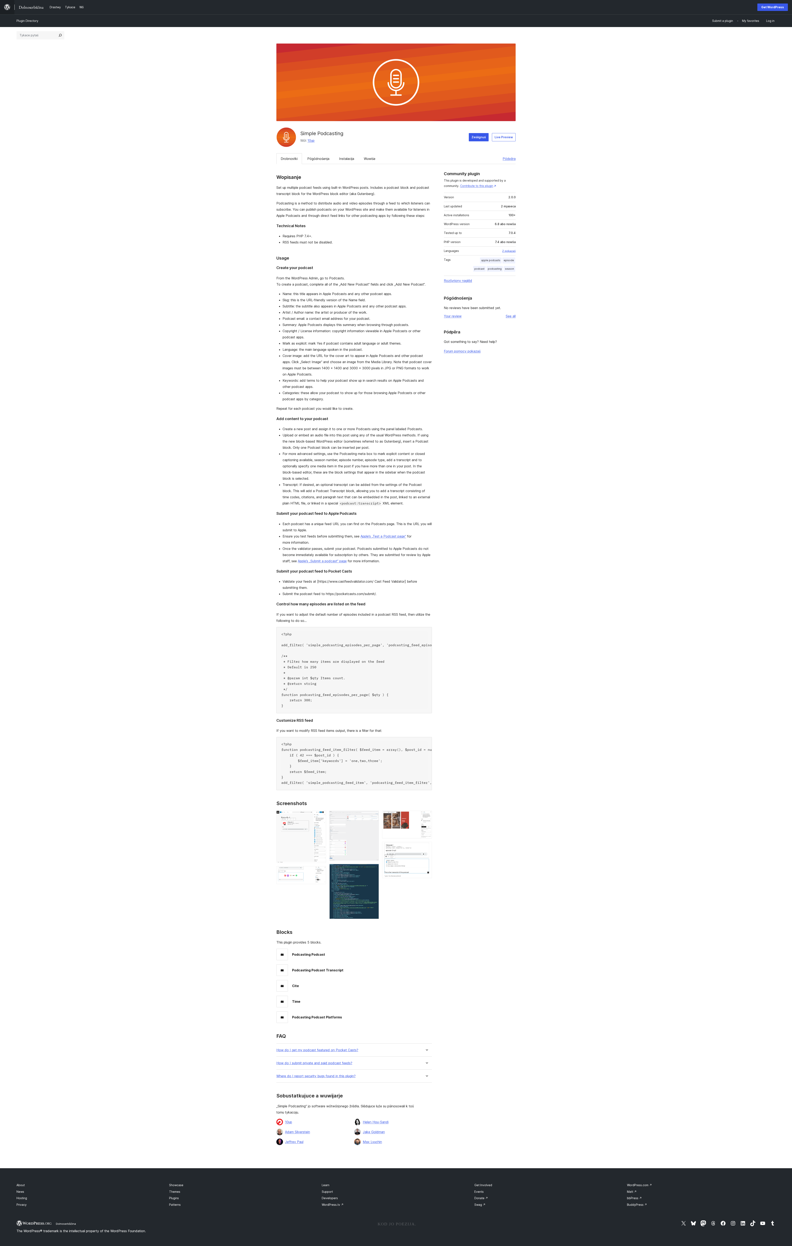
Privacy (21, 1204)
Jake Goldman (374, 1132)
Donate (481, 1198)
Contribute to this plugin (476, 186)
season (509, 268)
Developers (330, 1198)
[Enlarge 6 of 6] (426, 847)
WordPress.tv (333, 1204)
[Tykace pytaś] (60, 35)
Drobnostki (289, 159)
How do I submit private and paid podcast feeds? (314, 1063)
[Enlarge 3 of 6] (373, 816)
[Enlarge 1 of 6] (320, 816)
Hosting (21, 1198)
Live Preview (504, 137)
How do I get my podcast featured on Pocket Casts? (317, 1050)
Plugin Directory (27, 20)
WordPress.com (639, 1185)
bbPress (634, 1198)
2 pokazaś (509, 251)
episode (509, 260)
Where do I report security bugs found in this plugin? (316, 1076)
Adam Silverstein (297, 1132)
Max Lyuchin (372, 1142)
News (20, 1191)
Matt (632, 1191)
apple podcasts (490, 260)
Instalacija (346, 159)
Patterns (175, 1204)
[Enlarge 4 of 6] (373, 869)
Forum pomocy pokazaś (462, 351)
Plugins (174, 1198)
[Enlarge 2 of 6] (320, 872)
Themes (174, 1191)
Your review (453, 316)
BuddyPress (637, 1204)
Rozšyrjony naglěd (458, 281)
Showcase (176, 1185)
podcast (479, 268)
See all (511, 316)
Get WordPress (772, 7)
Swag (480, 1204)
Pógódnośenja (318, 159)
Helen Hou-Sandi (376, 1122)
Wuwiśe (369, 159)
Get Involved (483, 1185)
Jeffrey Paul (294, 1142)
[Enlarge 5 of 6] (426, 816)
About (20, 1185)
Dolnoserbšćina (66, 1223)
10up (311, 140)
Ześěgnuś (478, 137)
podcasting (495, 268)
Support (327, 1191)
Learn (325, 1185)
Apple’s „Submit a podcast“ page (322, 561)
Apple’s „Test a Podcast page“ (383, 536)
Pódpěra (509, 159)
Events (479, 1191)
